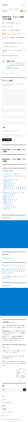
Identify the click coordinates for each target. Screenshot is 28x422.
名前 (3, 108)
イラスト (17, 73)
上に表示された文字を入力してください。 (10, 130)
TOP (3, 396)
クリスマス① (6, 207)
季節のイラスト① (7, 196)
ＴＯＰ (3, 276)
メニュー (23, 4)
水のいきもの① (7, 179)
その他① (5, 203)
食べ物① (5, 192)
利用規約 (8, 276)
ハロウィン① (6, 205)
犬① (4, 174)
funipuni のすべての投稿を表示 (13, 68)
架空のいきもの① (7, 185)
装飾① (5, 201)
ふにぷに (5, 5)
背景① (5, 197)
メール (4, 114)
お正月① (5, 208)
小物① (5, 187)
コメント (4, 88)
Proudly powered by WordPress (13, 419)
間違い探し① (5, 265)
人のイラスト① (7, 183)
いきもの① (6, 176)
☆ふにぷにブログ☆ (7, 402)
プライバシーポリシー (17, 276)
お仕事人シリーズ (7, 181)
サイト (3, 120)
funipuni (6, 73)
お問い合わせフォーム (7, 258)
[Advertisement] (14, 234)
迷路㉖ (3, 405)
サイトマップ (5, 415)
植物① (5, 199)
